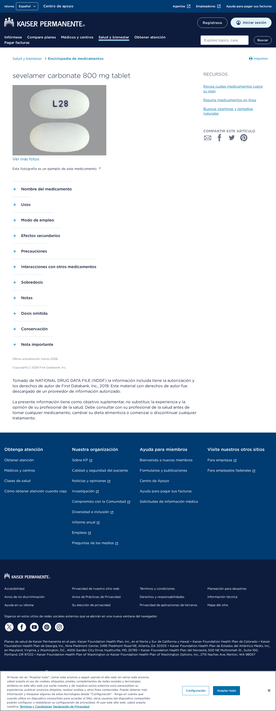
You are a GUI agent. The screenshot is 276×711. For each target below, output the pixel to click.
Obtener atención (150, 37)
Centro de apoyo (58, 6)
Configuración (196, 690)
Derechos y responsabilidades (162, 597)
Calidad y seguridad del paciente (100, 470)
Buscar (262, 40)
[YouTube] (33, 627)
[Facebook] (21, 627)
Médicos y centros (77, 37)
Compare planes (41, 37)
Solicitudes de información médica (169, 501)
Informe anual (83, 522)
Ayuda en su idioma (19, 605)
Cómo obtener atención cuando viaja (35, 491)
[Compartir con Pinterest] (244, 137)
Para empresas (219, 460)
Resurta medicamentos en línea (229, 100)
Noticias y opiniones (89, 481)
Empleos (79, 533)
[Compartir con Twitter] (231, 137)
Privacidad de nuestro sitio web (95, 588)
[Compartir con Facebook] (219, 137)
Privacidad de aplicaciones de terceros (168, 605)
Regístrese (212, 23)
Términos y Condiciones (36, 706)
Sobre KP (80, 460)
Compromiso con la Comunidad (99, 501)
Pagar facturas (17, 43)
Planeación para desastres (226, 588)
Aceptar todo (226, 690)
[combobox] (225, 40)
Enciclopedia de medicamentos (76, 59)
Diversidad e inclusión (90, 512)
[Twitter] (8, 627)
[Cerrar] (269, 690)
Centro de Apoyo (154, 481)
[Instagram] (58, 627)
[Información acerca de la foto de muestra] (100, 168)
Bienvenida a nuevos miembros (166, 460)
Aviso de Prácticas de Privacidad (96, 597)
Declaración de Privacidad (71, 706)
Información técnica (222, 597)
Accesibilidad (14, 588)
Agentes (179, 6)
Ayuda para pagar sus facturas (249, 6)
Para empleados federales (229, 470)
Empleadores (205, 6)
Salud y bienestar (114, 37)
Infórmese (13, 37)
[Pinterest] (46, 627)
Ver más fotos (26, 159)
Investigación (83, 491)
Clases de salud (17, 481)
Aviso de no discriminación (24, 597)
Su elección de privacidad (91, 605)
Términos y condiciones (157, 588)
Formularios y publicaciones (163, 470)
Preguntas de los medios (93, 543)
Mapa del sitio (217, 605)
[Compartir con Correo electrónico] (207, 137)
